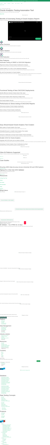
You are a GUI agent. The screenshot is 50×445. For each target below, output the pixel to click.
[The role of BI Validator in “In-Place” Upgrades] (7, 195)
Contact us (2, 443)
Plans (15, 3)
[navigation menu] (1, 2)
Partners (13, 3)
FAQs (1, 186)
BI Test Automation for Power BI (5, 380)
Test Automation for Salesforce (5, 379)
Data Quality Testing (3, 384)
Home (0, 8)
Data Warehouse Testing (4, 405)
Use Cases (2, 182)
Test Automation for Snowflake (5, 377)
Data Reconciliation (3, 392)
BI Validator (2, 414)
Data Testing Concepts (4, 432)
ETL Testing (2, 402)
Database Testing (3, 399)
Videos (1, 180)
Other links (2, 441)
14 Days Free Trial (3, 178)
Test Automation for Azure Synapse (5, 387)
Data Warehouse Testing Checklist (5, 406)
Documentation (3, 184)
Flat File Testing (3, 398)
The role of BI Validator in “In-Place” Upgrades (7, 200)
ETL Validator (4, 439)
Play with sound (38, 38)
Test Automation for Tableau (4, 381)
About (21, 3)
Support (1, 188)
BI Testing (2, 397)
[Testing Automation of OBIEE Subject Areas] (7, 215)
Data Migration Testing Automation (5, 391)
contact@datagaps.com (5, 444)
